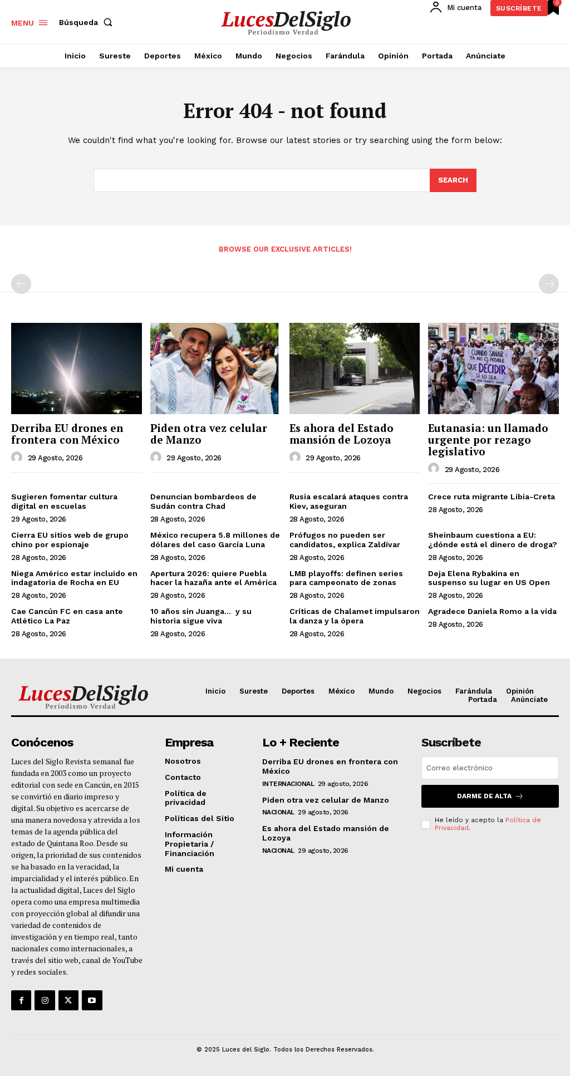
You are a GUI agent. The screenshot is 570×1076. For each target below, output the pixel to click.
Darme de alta (484, 796)
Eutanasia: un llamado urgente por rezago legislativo (488, 439)
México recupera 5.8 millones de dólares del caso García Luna (215, 539)
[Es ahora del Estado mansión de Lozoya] (354, 368)
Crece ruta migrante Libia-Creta (491, 496)
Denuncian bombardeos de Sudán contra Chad (203, 501)
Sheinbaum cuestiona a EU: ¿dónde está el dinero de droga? (492, 539)
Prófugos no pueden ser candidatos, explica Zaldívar (344, 539)
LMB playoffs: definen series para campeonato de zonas (346, 578)
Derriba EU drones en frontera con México (67, 433)
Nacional (278, 812)
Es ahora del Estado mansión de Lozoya (341, 433)
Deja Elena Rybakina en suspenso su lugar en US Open (489, 578)
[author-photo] (18, 457)
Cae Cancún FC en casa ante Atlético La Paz (67, 616)
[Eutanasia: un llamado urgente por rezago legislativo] (493, 368)
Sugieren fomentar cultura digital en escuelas (64, 501)
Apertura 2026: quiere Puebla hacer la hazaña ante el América (213, 578)
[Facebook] (21, 1000)
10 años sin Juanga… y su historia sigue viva (201, 616)
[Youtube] (92, 1000)
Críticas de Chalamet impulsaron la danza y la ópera (354, 616)
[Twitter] (68, 1000)
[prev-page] (21, 284)
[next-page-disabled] (549, 284)
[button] (88, 22)
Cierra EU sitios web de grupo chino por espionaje (70, 539)
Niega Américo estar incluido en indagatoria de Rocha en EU (74, 578)
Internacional (288, 784)
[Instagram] (45, 1000)
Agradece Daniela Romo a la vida (492, 611)
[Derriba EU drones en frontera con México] (76, 368)
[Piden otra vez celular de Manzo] (215, 368)
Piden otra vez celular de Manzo (208, 433)
